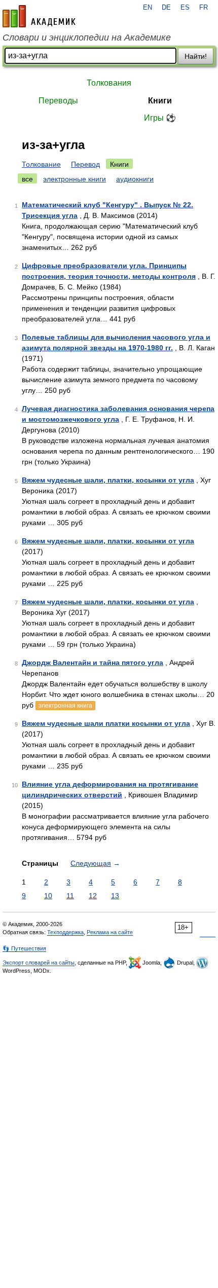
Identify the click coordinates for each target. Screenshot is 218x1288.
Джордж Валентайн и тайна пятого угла (92, 662)
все (27, 179)
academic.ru (39, 16)
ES (185, 7)
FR (203, 7)
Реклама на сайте (110, 932)
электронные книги (74, 179)
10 (48, 896)
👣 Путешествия (24, 948)
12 (93, 896)
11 (70, 896)
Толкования (109, 83)
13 (115, 896)
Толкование (41, 164)
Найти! (196, 56)
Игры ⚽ (160, 118)
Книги (160, 100)
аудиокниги (135, 179)
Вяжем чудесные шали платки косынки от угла (106, 723)
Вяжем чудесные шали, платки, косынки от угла (108, 480)
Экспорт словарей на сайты (39, 963)
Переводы (58, 100)
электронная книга (65, 705)
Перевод (85, 164)
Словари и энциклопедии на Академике (87, 37)
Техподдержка (65, 932)
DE (166, 7)
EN (147, 7)
